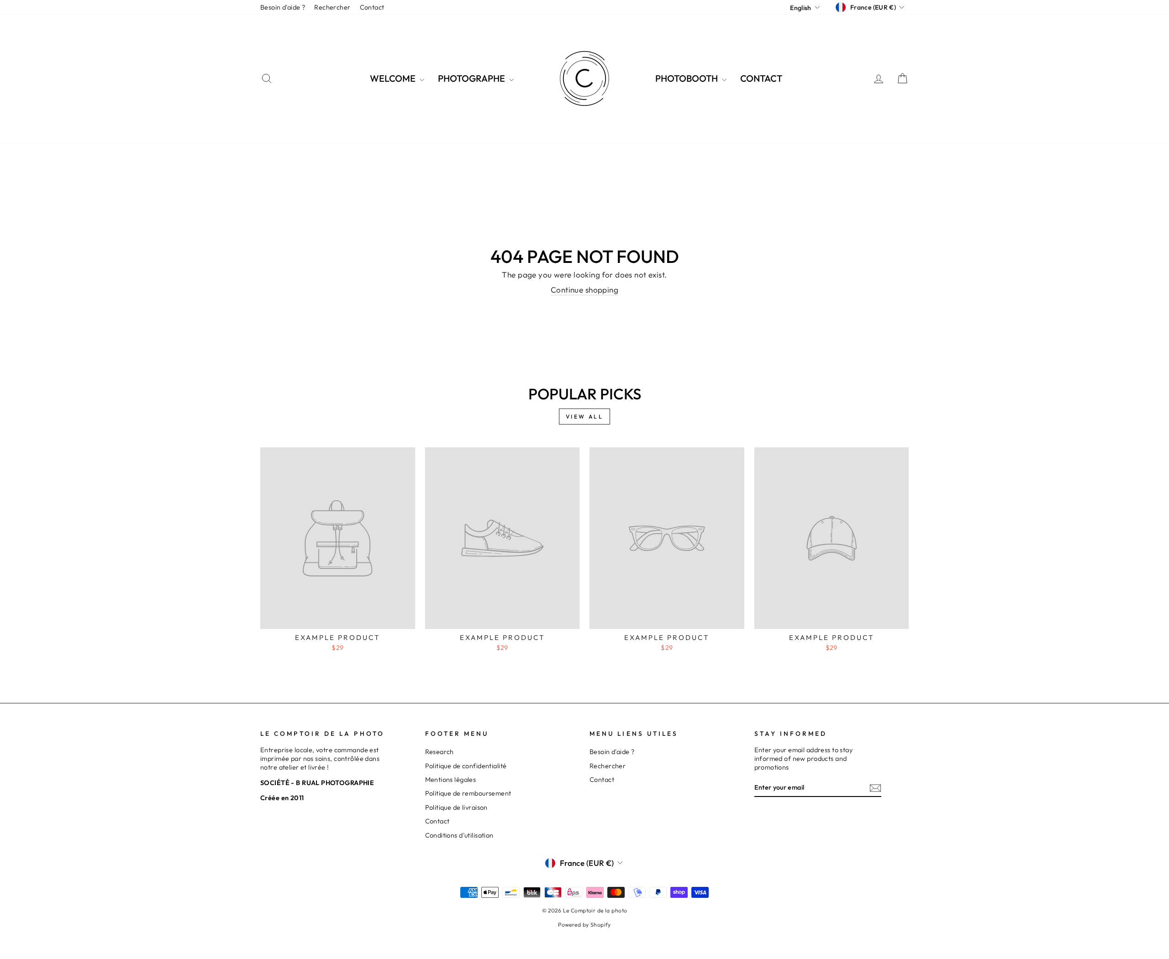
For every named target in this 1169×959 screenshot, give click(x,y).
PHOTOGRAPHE (472, 78)
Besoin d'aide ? (282, 7)
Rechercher (332, 7)
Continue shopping (584, 289)
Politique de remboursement (468, 793)
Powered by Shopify (584, 924)
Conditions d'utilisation (459, 835)
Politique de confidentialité (466, 766)
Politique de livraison (456, 807)
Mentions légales (450, 780)
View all (585, 416)
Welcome (393, 78)
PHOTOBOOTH (687, 78)
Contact (372, 7)
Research (439, 752)
